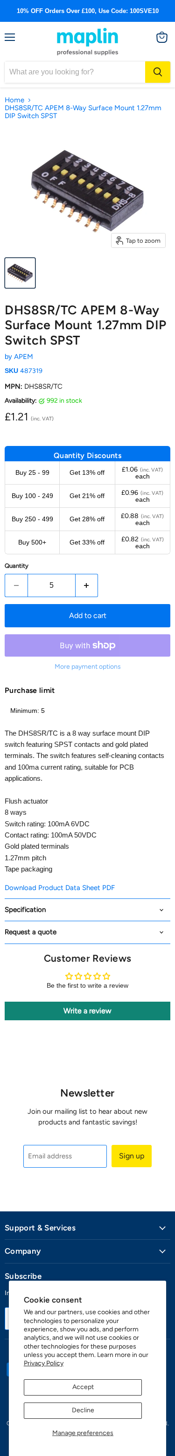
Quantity (16, 565)
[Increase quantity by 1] (87, 585)
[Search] (157, 72)
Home (14, 100)
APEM (23, 356)
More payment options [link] (88, 667)
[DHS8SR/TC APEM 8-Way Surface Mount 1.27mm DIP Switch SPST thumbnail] (20, 273)
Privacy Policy (43, 1363)
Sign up (131, 1155)
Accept (83, 1387)
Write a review (87, 1010)
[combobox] (75, 72)
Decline (83, 1410)
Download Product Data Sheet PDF (60, 888)
